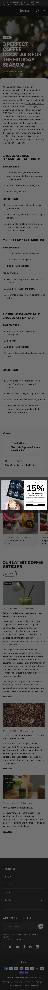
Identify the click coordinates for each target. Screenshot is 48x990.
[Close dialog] (45, 480)
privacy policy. (40, 507)
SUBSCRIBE (35, 505)
